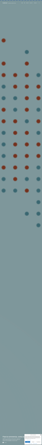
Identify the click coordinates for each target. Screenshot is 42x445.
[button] (39, 2)
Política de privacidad (35, 443)
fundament (5, 2)
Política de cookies (30, 443)
